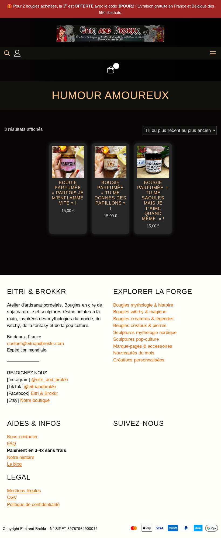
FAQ (11, 443)
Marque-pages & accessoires (142, 346)
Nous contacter (22, 436)
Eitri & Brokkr (44, 393)
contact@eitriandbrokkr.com (35, 343)
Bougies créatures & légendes (143, 318)
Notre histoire (20, 457)
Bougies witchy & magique (139, 311)
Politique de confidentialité (33, 504)
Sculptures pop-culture (136, 339)
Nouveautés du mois (133, 353)
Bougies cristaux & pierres (140, 325)
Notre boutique (35, 400)
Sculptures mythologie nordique (145, 332)
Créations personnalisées (138, 360)
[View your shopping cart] (110, 70)
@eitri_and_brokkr (49, 379)
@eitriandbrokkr (40, 386)
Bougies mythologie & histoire (143, 305)
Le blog (14, 464)
